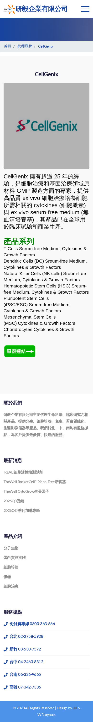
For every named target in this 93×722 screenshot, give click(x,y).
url (75, 708)
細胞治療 (11, 586)
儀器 (7, 577)
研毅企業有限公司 (42, 9)
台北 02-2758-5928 (26, 636)
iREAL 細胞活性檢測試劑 (23, 472)
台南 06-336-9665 (25, 674)
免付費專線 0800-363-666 (32, 624)
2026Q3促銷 (14, 501)
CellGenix (45, 46)
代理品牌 (24, 46)
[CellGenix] (20, 351)
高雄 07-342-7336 (25, 687)
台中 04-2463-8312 (26, 662)
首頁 (7, 46)
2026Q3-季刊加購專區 (22, 511)
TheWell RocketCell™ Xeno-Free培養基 (35, 482)
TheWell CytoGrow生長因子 (26, 491)
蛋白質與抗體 (15, 558)
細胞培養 (11, 567)
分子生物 (11, 548)
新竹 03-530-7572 (25, 649)
